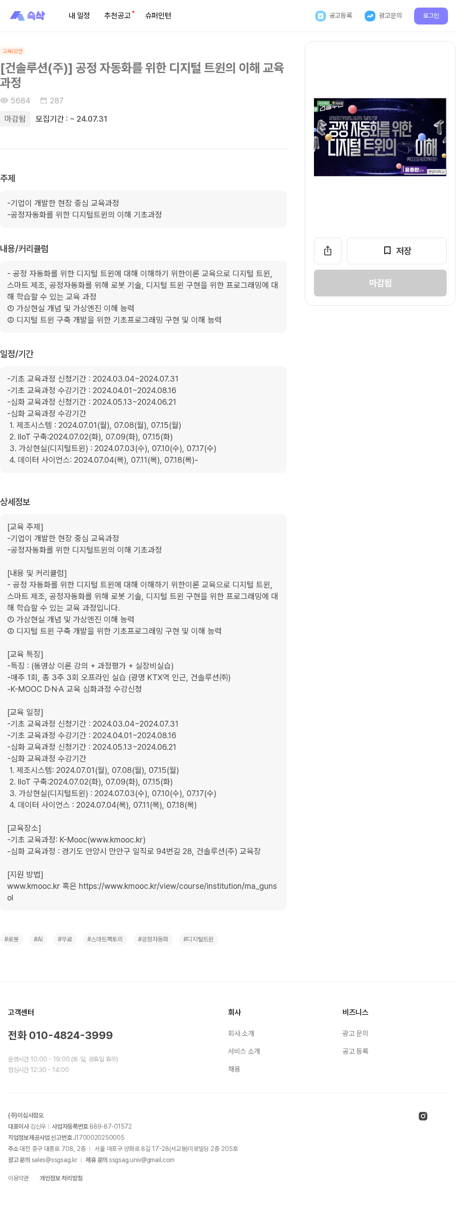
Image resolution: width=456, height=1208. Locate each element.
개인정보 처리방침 (61, 1178)
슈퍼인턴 (158, 15)
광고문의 (390, 16)
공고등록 (341, 16)
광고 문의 (355, 1033)
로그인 (431, 15)
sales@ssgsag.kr (54, 1159)
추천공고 (117, 15)
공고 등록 (355, 1051)
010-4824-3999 (71, 1035)
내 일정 (79, 15)
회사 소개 (241, 1033)
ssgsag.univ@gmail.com (142, 1159)
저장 (403, 251)
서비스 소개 (244, 1051)
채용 (234, 1069)
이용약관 (18, 1178)
